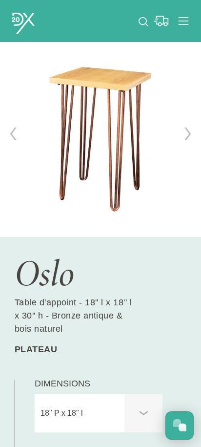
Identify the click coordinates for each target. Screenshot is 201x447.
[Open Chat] (179, 425)
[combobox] (98, 413)
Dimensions (62, 383)
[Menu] (183, 21)
